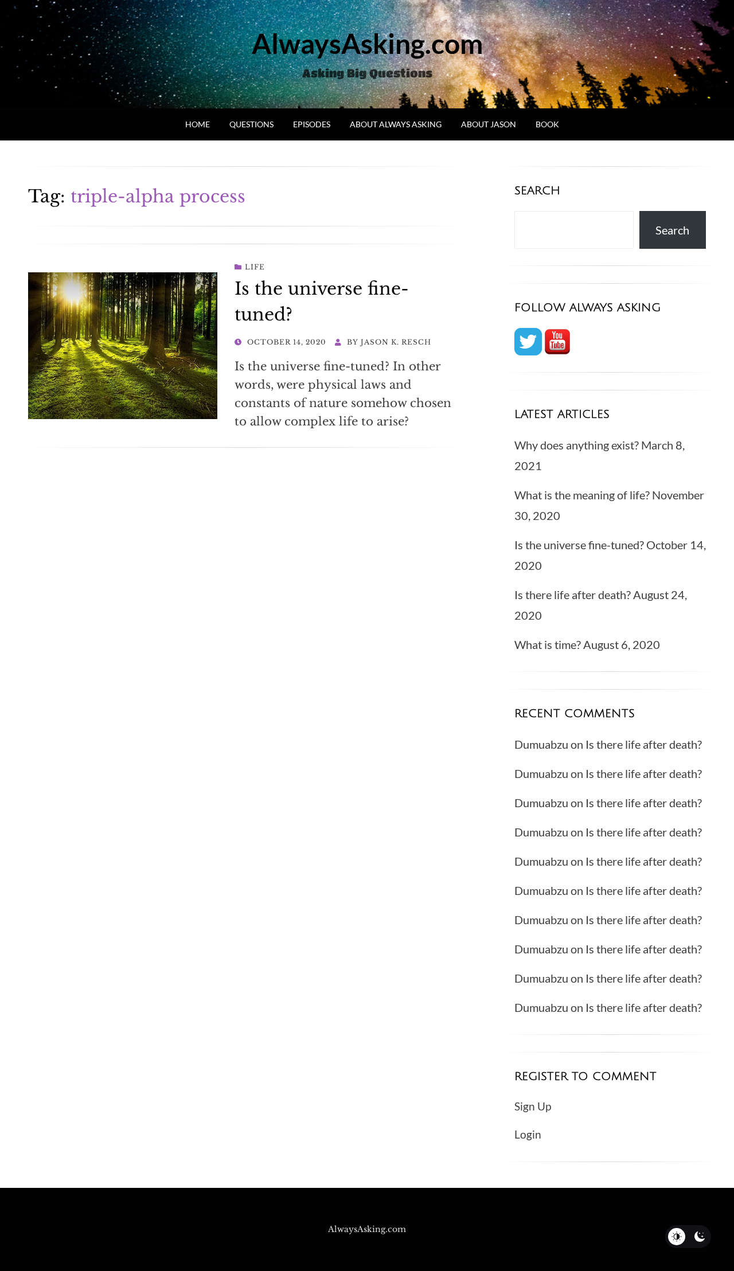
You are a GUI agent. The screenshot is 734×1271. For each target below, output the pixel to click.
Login (527, 1134)
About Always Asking (396, 124)
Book (547, 124)
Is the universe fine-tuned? (579, 545)
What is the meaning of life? (582, 495)
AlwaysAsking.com (367, 43)
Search (672, 230)
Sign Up (532, 1106)
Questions (251, 124)
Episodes (311, 124)
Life (255, 267)
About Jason (488, 124)
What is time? (547, 644)
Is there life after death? (572, 594)
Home (197, 124)
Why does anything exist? (576, 445)
